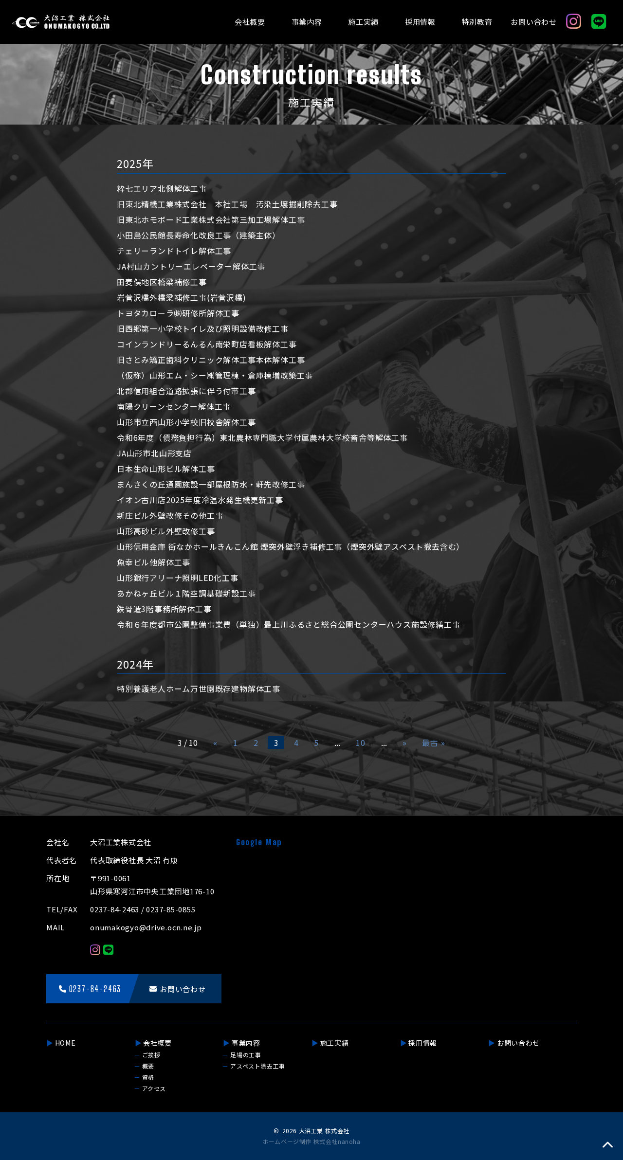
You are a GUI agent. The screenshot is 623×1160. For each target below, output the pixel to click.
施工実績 (363, 22)
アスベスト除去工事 (257, 1066)
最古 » (433, 742)
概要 (148, 1066)
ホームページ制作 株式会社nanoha (311, 1141)
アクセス (154, 1088)
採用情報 (420, 22)
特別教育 (477, 22)
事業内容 (307, 22)
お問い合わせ (534, 22)
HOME (65, 1043)
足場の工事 (245, 1055)
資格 (148, 1077)
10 (361, 742)
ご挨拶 (151, 1055)
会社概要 (250, 22)
